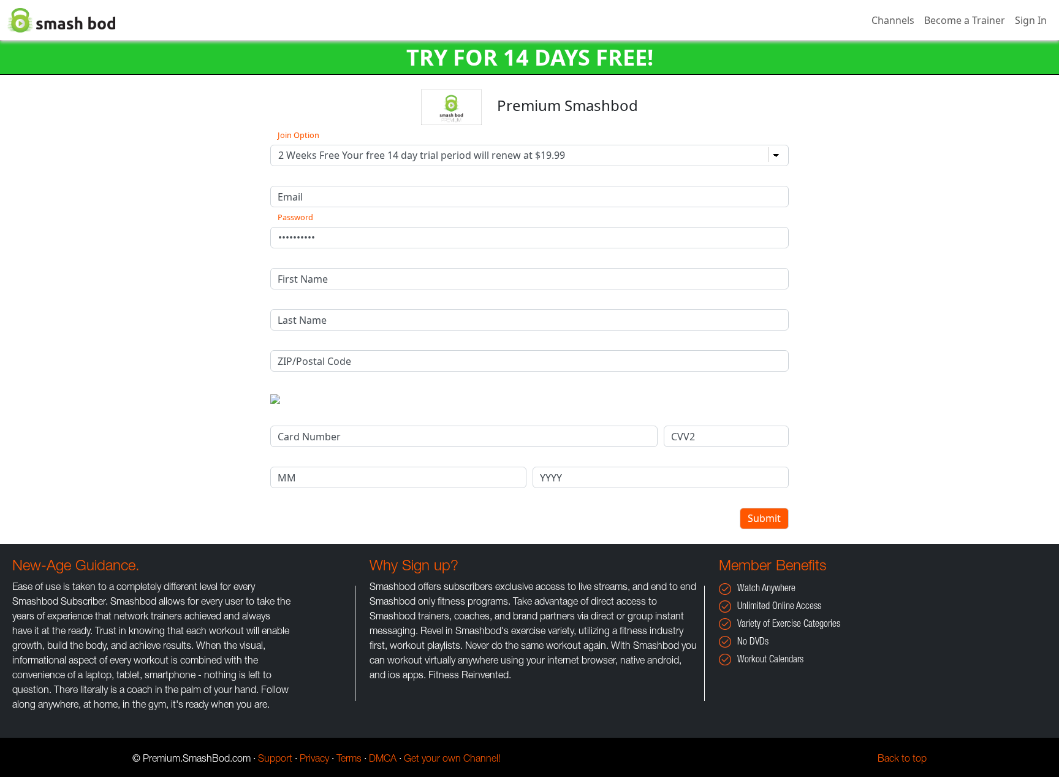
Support (275, 760)
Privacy (314, 760)
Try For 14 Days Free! (529, 57)
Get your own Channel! (452, 760)
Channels (892, 20)
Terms (349, 760)
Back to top (902, 760)
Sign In (1031, 20)
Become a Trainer (964, 20)
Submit (764, 518)
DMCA (383, 760)
